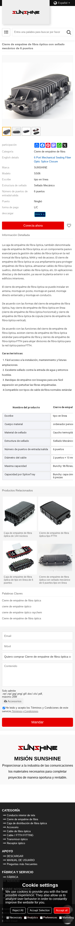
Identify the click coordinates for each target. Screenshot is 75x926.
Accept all (62, 910)
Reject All (17, 910)
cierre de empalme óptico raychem (22, 612)
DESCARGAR (15, 856)
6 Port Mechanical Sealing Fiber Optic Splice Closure (52, 159)
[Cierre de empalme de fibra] (40, 214)
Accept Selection (40, 910)
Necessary (16, 917)
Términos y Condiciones (25, 711)
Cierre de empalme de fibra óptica (21, 600)
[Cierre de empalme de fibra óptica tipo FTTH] (55, 513)
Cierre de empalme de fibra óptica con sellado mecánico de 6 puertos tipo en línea (54, 579)
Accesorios (14, 701)
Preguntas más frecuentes (22, 864)
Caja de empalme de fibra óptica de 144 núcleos (18, 534)
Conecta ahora (33, 225)
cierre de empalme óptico (16, 606)
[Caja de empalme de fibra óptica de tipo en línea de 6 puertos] (20, 557)
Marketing (68, 917)
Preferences (50, 917)
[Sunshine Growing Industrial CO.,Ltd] (26, 12)
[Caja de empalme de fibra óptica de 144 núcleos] (20, 513)
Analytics (32, 917)
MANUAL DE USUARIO (21, 860)
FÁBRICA (12, 877)
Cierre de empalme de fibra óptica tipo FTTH (54, 534)
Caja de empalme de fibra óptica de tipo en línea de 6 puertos (18, 579)
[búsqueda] (69, 32)
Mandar (37, 722)
